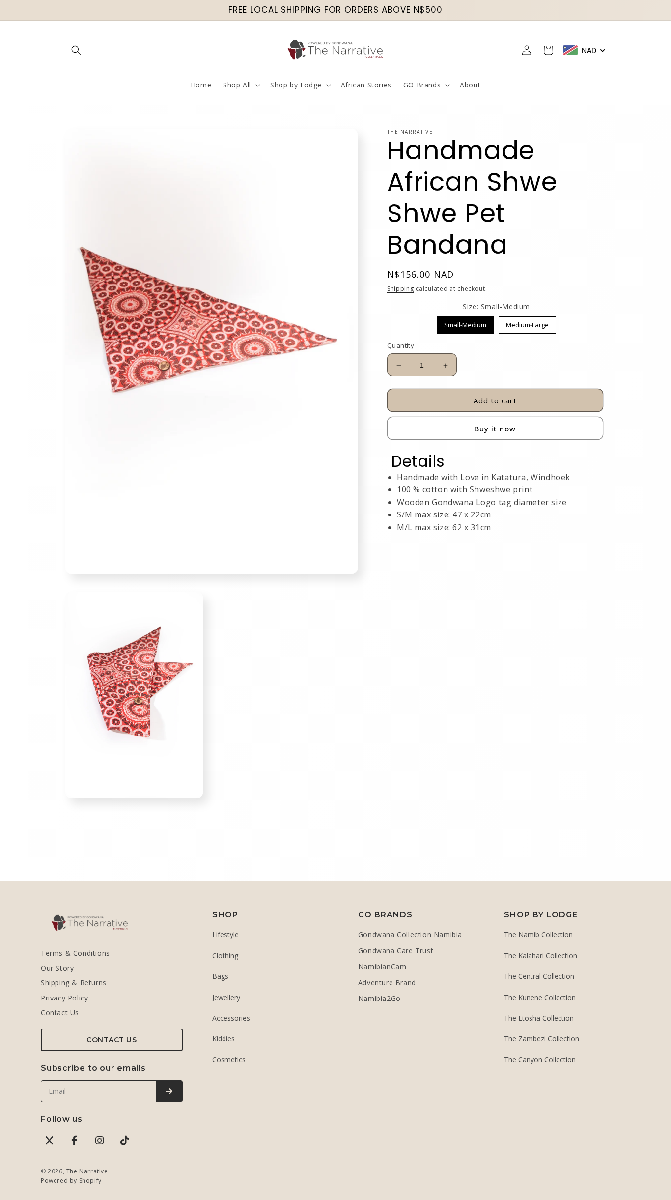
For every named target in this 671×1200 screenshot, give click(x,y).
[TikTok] (125, 1140)
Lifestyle (225, 934)
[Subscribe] (169, 1091)
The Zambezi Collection (541, 1038)
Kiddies (223, 1038)
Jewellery (226, 997)
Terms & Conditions (75, 953)
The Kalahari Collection (540, 955)
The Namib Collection (538, 934)
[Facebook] (75, 1140)
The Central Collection (539, 976)
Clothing (225, 955)
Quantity (400, 346)
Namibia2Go (379, 998)
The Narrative (87, 1171)
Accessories (231, 1018)
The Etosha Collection (539, 1018)
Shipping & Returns (74, 982)
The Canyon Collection (540, 1059)
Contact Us (60, 1012)
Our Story (57, 967)
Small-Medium (465, 323)
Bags (220, 976)
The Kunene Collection (540, 997)
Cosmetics (229, 1059)
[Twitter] (49, 1140)
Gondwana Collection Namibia (410, 934)
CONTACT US (111, 1039)
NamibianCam (382, 966)
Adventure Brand (387, 982)
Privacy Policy (64, 997)
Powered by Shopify (71, 1180)
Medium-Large (527, 323)
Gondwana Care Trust (395, 950)
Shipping (400, 289)
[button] (76, 50)
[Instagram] (100, 1140)
